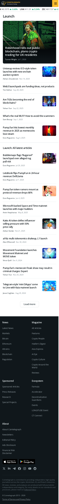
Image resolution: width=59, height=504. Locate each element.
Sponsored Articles (10, 386)
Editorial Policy (8, 439)
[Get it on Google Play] (27, 461)
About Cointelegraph (11, 429)
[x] (4, 469)
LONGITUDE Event (40, 410)
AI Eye (34, 354)
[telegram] (14, 469)
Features (36, 333)
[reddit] (35, 469)
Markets (6, 333)
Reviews (35, 372)
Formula (35, 386)
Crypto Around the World (40, 366)
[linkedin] (9, 469)
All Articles (36, 328)
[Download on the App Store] (10, 461)
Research (6, 397)
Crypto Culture (38, 359)
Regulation (7, 359)
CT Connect (37, 415)
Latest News (7, 328)
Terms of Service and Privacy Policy (16, 499)
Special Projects (9, 402)
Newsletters (7, 434)
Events (35, 405)
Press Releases (9, 391)
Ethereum (6, 343)
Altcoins (5, 349)
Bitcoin (5, 338)
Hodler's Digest (39, 343)
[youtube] (30, 469)
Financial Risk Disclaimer (8, 452)
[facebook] (19, 469)
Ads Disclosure (9, 445)
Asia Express (37, 349)
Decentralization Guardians (39, 398)
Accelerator (37, 391)
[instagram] (24, 469)
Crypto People (38, 338)
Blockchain (7, 354)
